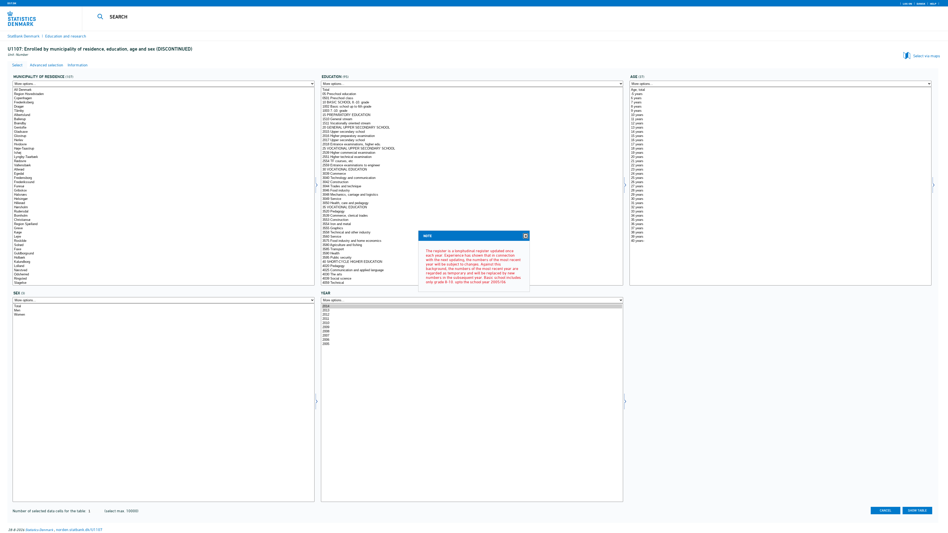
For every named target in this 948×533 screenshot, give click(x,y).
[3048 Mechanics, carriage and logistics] (472, 195)
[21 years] (780, 161)
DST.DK (11, 3)
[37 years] (780, 228)
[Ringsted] (164, 279)
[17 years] (780, 144)
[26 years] (780, 182)
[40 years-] (780, 241)
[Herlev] (164, 140)
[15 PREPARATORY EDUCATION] (472, 115)
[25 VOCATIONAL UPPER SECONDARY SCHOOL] (472, 149)
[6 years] (780, 98)
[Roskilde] (164, 241)
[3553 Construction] (472, 220)
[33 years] (780, 211)
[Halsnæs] (164, 195)
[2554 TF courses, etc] (472, 161)
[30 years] (780, 199)
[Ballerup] (164, 119)
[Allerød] (164, 170)
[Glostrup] (164, 136)
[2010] (472, 323)
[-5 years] (780, 94)
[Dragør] (164, 107)
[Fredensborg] (164, 178)
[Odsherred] (164, 274)
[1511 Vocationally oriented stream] (472, 123)
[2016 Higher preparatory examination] (472, 136)
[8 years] (780, 107)
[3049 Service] (472, 199)
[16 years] (780, 140)
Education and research (65, 36)
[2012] (472, 315)
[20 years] (780, 157)
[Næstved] (164, 270)
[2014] (472, 306)
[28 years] (780, 191)
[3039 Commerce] (472, 174)
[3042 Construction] (472, 182)
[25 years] (780, 178)
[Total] (472, 90)
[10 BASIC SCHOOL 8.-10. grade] (472, 102)
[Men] (164, 310)
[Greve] (164, 228)
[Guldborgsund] (164, 253)
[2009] (472, 327)
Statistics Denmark (39, 530)
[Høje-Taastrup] (164, 149)
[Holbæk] (164, 258)
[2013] (472, 310)
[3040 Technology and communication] (472, 178)
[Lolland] (164, 266)
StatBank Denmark (23, 36)
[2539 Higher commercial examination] (472, 153)
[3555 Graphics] (472, 228)
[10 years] (780, 115)
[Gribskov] (164, 191)
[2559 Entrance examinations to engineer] (472, 165)
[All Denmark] (164, 90)
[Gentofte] (164, 128)
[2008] (472, 331)
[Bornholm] (164, 216)
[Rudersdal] (164, 211)
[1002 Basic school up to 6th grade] (472, 107)
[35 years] (780, 220)
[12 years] (780, 123)
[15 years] (780, 136)
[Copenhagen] (164, 98)
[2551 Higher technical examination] (472, 157)
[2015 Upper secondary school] (472, 132)
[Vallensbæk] (164, 165)
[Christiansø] (164, 220)
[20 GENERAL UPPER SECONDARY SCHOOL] (472, 128)
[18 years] (780, 149)
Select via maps (926, 56)
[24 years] (780, 174)
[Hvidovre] (164, 144)
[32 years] (780, 207)
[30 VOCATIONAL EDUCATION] (472, 170)
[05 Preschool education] (472, 94)
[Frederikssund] (164, 182)
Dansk (921, 3)
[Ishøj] (164, 153)
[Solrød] (164, 245)
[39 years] (780, 237)
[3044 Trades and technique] (472, 186)
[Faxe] (164, 249)
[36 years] (780, 224)
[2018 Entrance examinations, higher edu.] (472, 144)
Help (933, 3)
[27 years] (780, 186)
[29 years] (780, 195)
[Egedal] (164, 174)
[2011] (472, 319)
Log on (907, 3)
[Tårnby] (164, 111)
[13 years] (780, 128)
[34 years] (780, 216)
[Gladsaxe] (164, 132)
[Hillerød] (164, 203)
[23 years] (780, 170)
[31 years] (780, 203)
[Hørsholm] (164, 207)
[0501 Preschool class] (472, 98)
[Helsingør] (164, 199)
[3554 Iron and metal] (472, 224)
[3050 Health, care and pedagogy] (472, 203)
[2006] (472, 340)
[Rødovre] (164, 161)
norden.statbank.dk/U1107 (79, 529)
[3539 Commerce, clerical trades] (472, 216)
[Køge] (164, 232)
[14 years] (780, 132)
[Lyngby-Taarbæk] (164, 157)
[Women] (164, 315)
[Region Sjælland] (164, 224)
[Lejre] (164, 237)
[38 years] (780, 232)
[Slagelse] (164, 283)
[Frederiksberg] (164, 102)
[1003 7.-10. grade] (472, 111)
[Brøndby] (164, 123)
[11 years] (780, 119)
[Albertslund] (164, 115)
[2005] (472, 344)
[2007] (472, 336)
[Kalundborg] (164, 262)
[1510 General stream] (472, 119)
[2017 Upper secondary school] (472, 140)
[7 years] (780, 102)
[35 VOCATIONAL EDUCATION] (472, 207)
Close (525, 235)
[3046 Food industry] (472, 191)
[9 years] (780, 111)
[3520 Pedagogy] (472, 211)
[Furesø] (164, 186)
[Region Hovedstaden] (164, 94)
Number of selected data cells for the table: (50, 511)
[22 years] (780, 165)
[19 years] (780, 153)
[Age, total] (780, 90)
